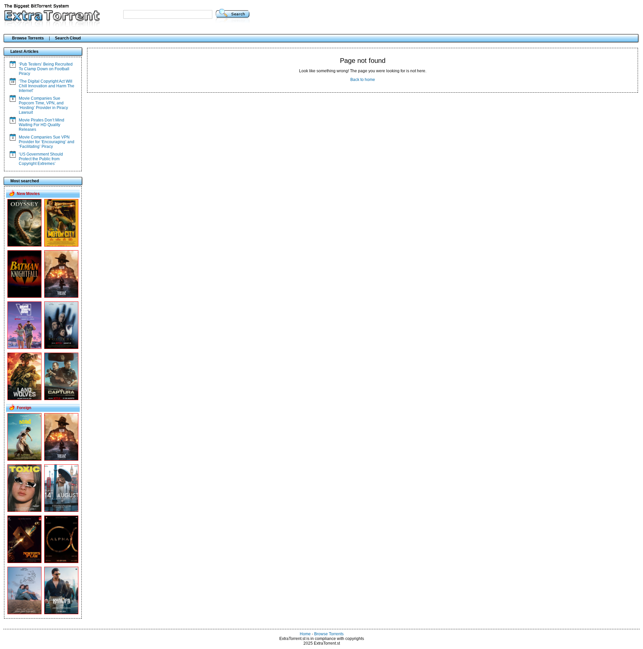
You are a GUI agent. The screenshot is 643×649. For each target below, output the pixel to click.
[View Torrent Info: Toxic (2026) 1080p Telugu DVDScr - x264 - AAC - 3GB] (24, 510)
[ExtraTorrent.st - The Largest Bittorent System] (52, 27)
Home (305, 634)
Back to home (362, 79)
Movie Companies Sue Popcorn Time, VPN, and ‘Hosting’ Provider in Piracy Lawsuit (43, 105)
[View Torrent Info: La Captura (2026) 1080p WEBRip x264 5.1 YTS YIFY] (61, 398)
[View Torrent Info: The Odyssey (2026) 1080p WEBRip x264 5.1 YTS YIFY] (24, 245)
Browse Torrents (28, 38)
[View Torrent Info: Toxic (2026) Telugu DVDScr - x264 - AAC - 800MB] (61, 459)
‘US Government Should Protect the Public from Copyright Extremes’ (41, 159)
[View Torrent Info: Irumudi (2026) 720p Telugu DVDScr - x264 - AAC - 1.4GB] (24, 459)
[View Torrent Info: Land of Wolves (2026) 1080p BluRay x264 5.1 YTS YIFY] (24, 398)
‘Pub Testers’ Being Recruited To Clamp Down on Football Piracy (46, 69)
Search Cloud (68, 38)
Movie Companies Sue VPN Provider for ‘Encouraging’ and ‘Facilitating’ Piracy (46, 142)
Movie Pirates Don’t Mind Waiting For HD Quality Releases (41, 125)
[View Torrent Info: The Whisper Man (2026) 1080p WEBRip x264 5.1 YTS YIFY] (61, 347)
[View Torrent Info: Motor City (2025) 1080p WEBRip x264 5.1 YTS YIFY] (61, 245)
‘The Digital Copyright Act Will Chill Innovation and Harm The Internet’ (46, 86)
